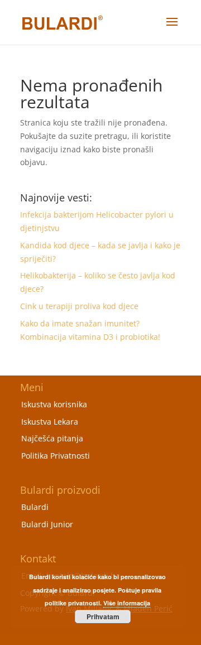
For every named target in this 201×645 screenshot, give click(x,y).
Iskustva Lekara (49, 421)
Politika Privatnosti (55, 455)
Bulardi (35, 507)
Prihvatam (103, 617)
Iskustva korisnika (54, 404)
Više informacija (126, 603)
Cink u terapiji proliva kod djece (79, 306)
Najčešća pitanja (52, 438)
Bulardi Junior (47, 524)
